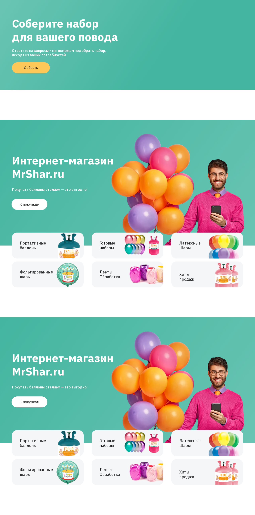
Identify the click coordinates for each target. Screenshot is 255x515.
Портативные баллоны (33, 245)
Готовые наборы (107, 245)
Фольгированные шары (36, 274)
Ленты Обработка (110, 274)
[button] (31, 67)
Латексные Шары (190, 245)
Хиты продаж (186, 277)
